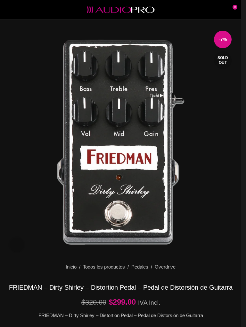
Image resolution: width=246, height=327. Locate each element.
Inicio (71, 267)
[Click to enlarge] (17, 245)
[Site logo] (121, 9)
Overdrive (165, 267)
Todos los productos (104, 267)
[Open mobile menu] (7, 9)
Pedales (139, 267)
